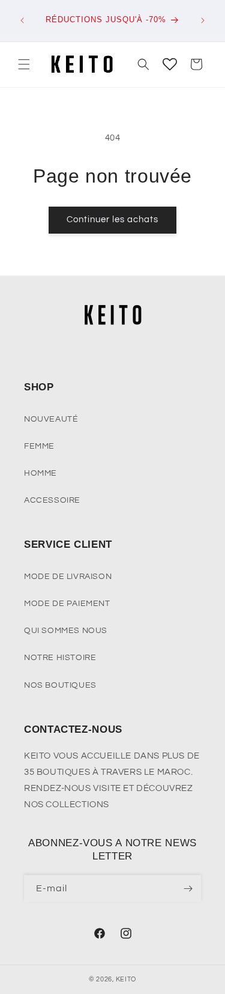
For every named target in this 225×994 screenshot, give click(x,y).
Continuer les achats (112, 219)
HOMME (40, 473)
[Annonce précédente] (22, 20)
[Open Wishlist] (170, 64)
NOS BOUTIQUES (60, 685)
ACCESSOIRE (52, 500)
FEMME (39, 446)
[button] (24, 64)
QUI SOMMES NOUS (65, 630)
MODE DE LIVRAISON (68, 576)
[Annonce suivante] (203, 20)
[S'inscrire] (188, 888)
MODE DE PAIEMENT (67, 603)
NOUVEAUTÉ (51, 419)
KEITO (126, 979)
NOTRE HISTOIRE (60, 657)
